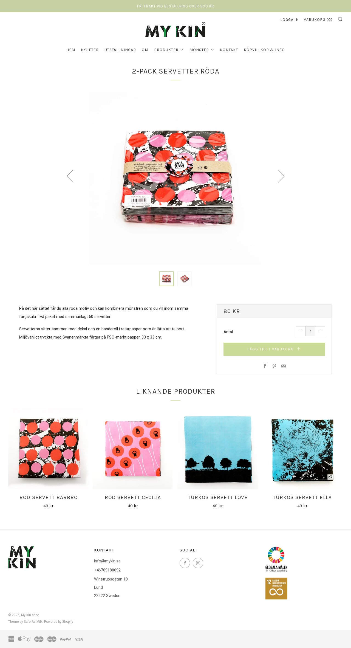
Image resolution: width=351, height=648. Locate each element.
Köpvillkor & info (264, 49)
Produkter (166, 49)
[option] (175, 178)
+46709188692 (107, 570)
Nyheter (90, 49)
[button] (166, 278)
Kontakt (229, 49)
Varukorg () (318, 19)
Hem (70, 49)
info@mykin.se (107, 561)
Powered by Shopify (58, 622)
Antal (228, 331)
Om (145, 49)
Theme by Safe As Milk (25, 622)
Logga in (289, 19)
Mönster (199, 49)
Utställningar (120, 49)
